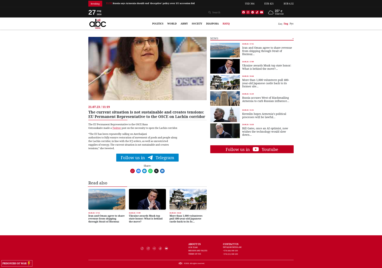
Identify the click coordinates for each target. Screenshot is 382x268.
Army (184, 23)
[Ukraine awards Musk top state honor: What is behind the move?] (147, 199)
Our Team (193, 247)
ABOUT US (194, 244)
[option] (174, 4)
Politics (157, 23)
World (172, 23)
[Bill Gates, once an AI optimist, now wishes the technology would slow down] (225, 130)
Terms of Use (194, 254)
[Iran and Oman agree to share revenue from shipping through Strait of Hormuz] (106, 199)
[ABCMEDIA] (97, 23)
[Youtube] (262, 12)
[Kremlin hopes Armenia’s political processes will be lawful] (225, 114)
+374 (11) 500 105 (230, 254)
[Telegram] (253, 12)
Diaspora (212, 23)
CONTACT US (230, 244)
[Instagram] (248, 12)
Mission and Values (197, 250)
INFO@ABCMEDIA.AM (232, 247)
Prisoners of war (15, 263)
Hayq (226, 23)
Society (197, 23)
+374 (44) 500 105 (230, 250)
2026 (187, 263)
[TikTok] (257, 12)
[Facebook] (243, 12)
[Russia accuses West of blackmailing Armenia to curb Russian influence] (225, 98)
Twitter (116, 128)
